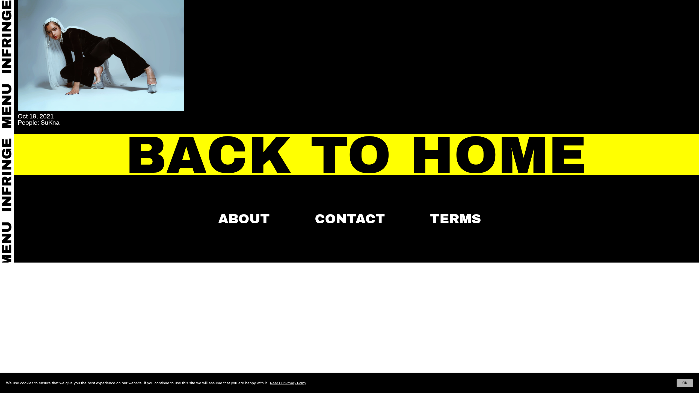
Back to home (356, 155)
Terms (455, 219)
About (244, 219)
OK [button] (685, 383)
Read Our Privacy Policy (288, 383)
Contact (350, 219)
